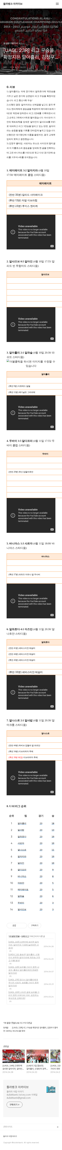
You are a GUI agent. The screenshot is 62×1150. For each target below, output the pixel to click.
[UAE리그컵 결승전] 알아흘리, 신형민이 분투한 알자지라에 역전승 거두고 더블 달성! (24, 957)
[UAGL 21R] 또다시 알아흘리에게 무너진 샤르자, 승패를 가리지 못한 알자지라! (23, 982)
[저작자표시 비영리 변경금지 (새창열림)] (45, 925)
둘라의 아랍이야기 (10, 1136)
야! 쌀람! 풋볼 (14, 936)
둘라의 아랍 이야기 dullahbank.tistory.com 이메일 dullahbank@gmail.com (22, 1094)
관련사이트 (7, 1127)
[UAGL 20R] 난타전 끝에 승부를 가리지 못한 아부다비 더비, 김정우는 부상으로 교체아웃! (23, 995)
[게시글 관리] (23, 925)
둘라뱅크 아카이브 (12, 3)
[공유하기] (19, 925)
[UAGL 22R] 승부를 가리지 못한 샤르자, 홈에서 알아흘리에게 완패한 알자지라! (23, 970)
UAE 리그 (25, 936)
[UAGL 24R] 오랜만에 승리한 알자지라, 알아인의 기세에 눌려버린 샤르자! (23, 945)
